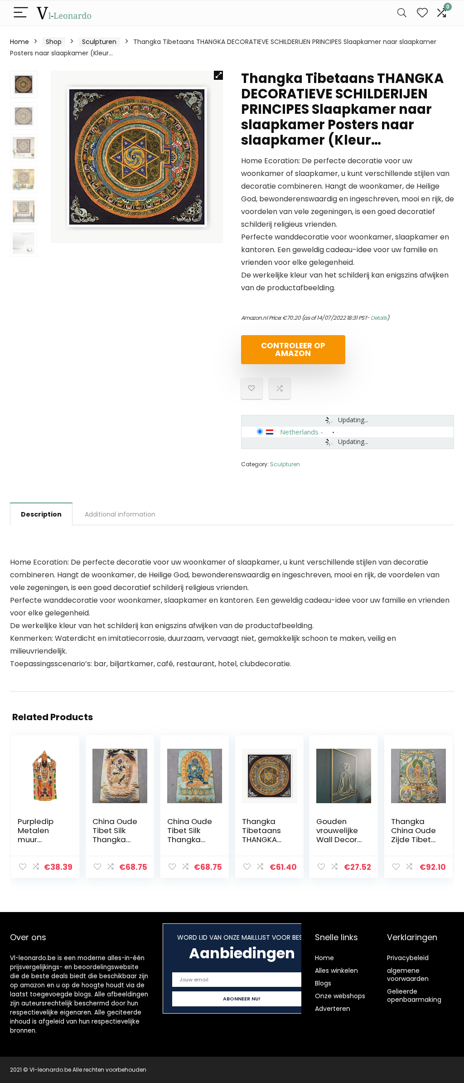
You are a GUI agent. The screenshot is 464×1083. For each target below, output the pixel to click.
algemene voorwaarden (408, 974)
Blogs (323, 983)
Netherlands (299, 431)
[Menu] (21, 13)
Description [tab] (41, 514)
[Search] (402, 13)
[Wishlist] (422, 13)
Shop (54, 41)
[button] (218, 75)
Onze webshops (340, 995)
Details (379, 318)
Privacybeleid (408, 957)
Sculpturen (99, 41)
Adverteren (332, 1008)
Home (19, 41)
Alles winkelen (336, 970)
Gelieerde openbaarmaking (414, 995)
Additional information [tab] (120, 514)
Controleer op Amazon (293, 349)
